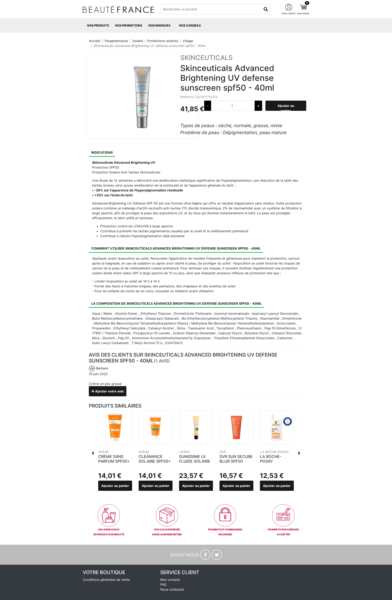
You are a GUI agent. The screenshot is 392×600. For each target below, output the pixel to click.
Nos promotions (128, 25)
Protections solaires (162, 41)
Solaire (137, 41)
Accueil (94, 41)
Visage (188, 41)
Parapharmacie (116, 41)
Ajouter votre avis (109, 391)
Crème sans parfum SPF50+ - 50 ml (114, 461)
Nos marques (159, 25)
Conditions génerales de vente (106, 580)
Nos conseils (190, 25)
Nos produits (98, 25)
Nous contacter (172, 589)
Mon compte (170, 580)
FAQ (163, 584)
